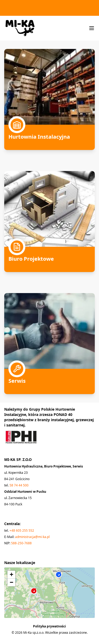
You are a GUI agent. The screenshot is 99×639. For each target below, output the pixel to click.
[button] (37, 595)
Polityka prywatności (49, 626)
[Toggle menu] (91, 28)
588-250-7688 (21, 543)
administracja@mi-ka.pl (32, 537)
